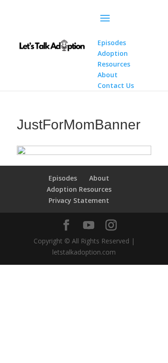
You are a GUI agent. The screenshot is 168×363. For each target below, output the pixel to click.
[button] (124, 24)
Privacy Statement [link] (79, 200)
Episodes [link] (63, 178)
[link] (52, 44)
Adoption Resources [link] (79, 189)
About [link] (99, 178)
